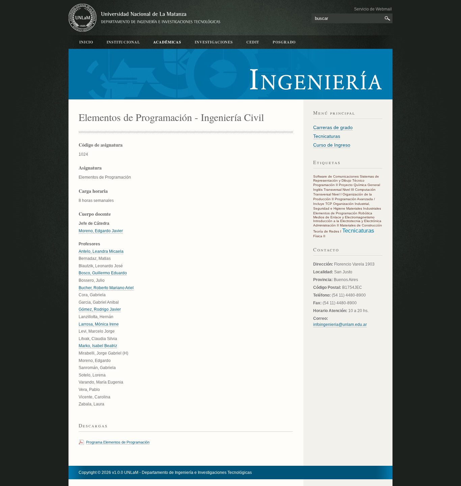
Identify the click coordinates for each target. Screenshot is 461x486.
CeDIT (252, 42)
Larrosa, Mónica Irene (99, 324)
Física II (319, 236)
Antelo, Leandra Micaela (101, 251)
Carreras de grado (333, 127)
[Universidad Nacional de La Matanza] (146, 17)
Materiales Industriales (363, 208)
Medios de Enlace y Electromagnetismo (344, 217)
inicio (86, 42)
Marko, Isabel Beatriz (98, 345)
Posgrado (284, 42)
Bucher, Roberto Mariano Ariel (106, 287)
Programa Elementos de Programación (118, 442)
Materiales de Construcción (361, 225)
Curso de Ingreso (331, 145)
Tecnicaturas (326, 136)
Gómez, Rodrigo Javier (100, 309)
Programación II (325, 185)
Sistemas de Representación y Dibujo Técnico (346, 178)
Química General (367, 185)
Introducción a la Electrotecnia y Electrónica (347, 221)
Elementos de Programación (335, 213)
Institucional (123, 42)
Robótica (365, 213)
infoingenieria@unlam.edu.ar (340, 324)
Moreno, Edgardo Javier (101, 231)
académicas (167, 42)
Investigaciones (214, 42)
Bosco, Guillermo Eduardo (103, 273)
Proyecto (346, 185)
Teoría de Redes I (327, 231)
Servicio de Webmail (373, 9)
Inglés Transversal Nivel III (333, 189)
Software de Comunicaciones (336, 176)
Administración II (326, 225)
